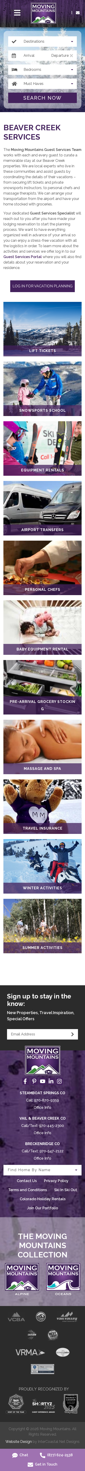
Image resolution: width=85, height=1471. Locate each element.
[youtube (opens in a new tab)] (42, 1081)
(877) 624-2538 (59, 1455)
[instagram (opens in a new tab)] (59, 1081)
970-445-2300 (51, 1126)
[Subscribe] (72, 1034)
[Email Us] (77, 12)
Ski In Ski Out (65, 1190)
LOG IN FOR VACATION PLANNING (42, 286)
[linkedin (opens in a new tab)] (51, 1081)
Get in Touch (45, 1464)
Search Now (42, 98)
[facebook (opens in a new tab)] (25, 1081)
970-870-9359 (46, 1100)
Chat (23, 1455)
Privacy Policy (56, 1181)
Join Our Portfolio (42, 1208)
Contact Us (27, 1181)
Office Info (42, 1107)
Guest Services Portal (22, 257)
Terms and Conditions (27, 1190)
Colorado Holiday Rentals (43, 1199)
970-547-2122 (51, 1151)
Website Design (18, 1441)
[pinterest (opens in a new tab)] (34, 1081)
